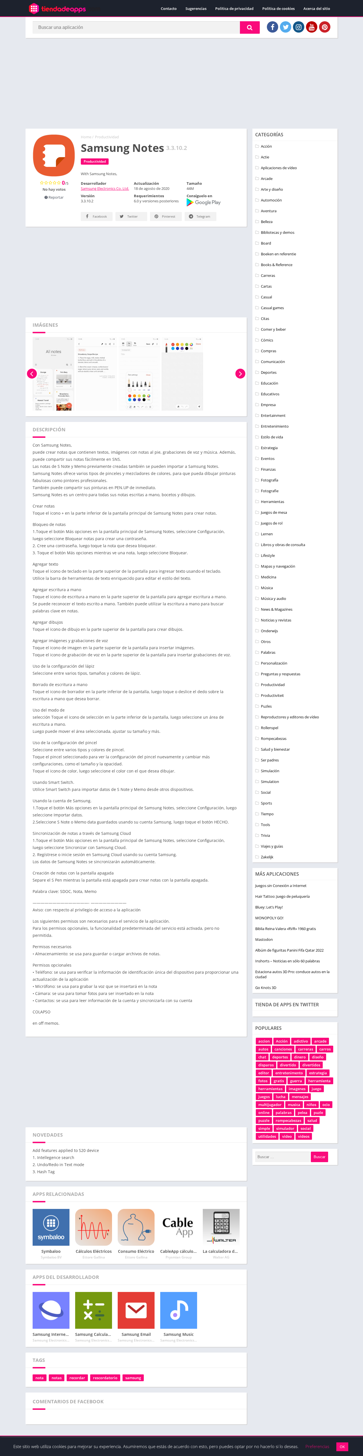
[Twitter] (285, 27)
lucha (281, 1096)
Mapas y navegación (278, 566)
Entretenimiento (275, 426)
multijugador (270, 1104)
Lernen (267, 533)
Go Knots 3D (265, 987)
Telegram (203, 216)
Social (266, 792)
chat (262, 1057)
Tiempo (267, 813)
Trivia (265, 835)
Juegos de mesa (274, 512)
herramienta (319, 1080)
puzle (318, 1112)
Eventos (268, 458)
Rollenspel (269, 727)
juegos (264, 1096)
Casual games (272, 307)
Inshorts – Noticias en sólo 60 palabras (287, 960)
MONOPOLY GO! (269, 917)
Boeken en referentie (278, 253)
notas (57, 1377)
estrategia (318, 1072)
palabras (284, 1112)
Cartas (266, 286)
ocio (326, 1104)
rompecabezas (288, 1120)
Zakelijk (267, 856)
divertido (288, 1064)
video (287, 1136)
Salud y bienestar (275, 749)
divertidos (311, 1064)
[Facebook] (272, 27)
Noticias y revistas (276, 620)
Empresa (268, 404)
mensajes (300, 1096)
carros (325, 1049)
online (263, 1112)
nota (39, 1377)
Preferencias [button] (317, 1446)
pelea (302, 1112)
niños (311, 1104)
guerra (296, 1080)
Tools (265, 824)
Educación (269, 383)
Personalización (274, 663)
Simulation (270, 781)
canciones (283, 1049)
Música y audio (273, 598)
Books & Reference (276, 264)
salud (312, 1120)
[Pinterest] (324, 27)
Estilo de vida (272, 437)
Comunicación (273, 361)
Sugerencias (195, 8)
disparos (266, 1064)
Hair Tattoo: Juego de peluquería (282, 896)
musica (294, 1104)
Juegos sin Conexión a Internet (281, 885)
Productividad (107, 136)
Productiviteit (272, 695)
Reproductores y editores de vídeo (290, 716)
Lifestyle (268, 555)
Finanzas (268, 469)
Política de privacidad (234, 8)
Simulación (270, 770)
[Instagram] (298, 27)
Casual (266, 297)
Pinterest (168, 216)
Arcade (267, 178)
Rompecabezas (273, 738)
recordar (77, 1377)
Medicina (268, 577)
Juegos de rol (271, 523)
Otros (266, 641)
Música (267, 587)
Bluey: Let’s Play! (269, 907)
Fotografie (269, 490)
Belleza (267, 221)
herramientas (270, 1088)
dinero (300, 1057)
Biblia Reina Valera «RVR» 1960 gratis (285, 928)
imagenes (297, 1088)
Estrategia (269, 447)
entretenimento (289, 1072)
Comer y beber (273, 329)
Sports (266, 803)
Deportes (269, 372)
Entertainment (273, 415)
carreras (305, 1049)
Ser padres (270, 760)
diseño (318, 1057)
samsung (133, 1377)
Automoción (271, 200)
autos (263, 1049)
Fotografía (269, 480)
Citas (265, 318)
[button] (250, 27)
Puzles (266, 706)
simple (264, 1128)
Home (86, 136)
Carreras (268, 275)
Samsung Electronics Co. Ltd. (105, 188)
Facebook (99, 216)
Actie (265, 157)
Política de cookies (278, 8)
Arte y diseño (272, 189)
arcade (320, 1041)
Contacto (169, 8)
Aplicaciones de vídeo (279, 167)
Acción (266, 146)
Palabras (268, 652)
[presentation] (32, 374)
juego (316, 1088)
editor (263, 1072)
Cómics (267, 340)
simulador (285, 1128)
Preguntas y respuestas (280, 673)
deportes (280, 1057)
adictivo (301, 1041)
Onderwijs (269, 630)
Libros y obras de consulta (283, 544)
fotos (262, 1080)
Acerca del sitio (316, 8)
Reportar (56, 197)
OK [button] (342, 1446)
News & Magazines (276, 609)
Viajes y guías (272, 846)
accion (264, 1041)
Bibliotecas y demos (277, 232)
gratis (279, 1080)
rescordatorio (105, 1377)
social (306, 1128)
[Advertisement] (181, 83)
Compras (268, 350)
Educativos (270, 393)
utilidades (267, 1136)
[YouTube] (311, 27)
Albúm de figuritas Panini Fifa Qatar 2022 (289, 950)
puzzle (263, 1120)
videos (303, 1136)
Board (266, 243)
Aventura (269, 210)
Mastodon (264, 939)
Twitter (132, 216)
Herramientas (272, 501)
